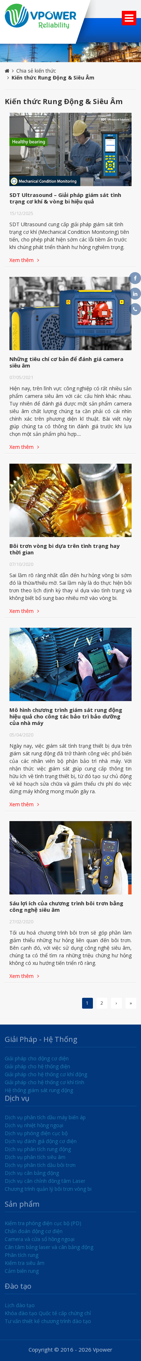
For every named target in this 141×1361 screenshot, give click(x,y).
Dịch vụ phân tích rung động (38, 1149)
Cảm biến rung (22, 1270)
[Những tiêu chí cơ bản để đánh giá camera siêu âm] (70, 313)
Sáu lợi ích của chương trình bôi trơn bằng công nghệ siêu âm (66, 906)
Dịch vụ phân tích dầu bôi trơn (40, 1165)
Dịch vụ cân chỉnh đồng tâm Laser (45, 1180)
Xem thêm (21, 260)
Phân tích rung (21, 1254)
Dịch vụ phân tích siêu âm (35, 1157)
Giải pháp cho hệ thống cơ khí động (46, 1074)
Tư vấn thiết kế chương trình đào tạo (48, 1321)
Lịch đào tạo (20, 1305)
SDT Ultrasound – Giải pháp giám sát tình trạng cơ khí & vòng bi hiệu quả (65, 198)
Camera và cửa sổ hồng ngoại (39, 1239)
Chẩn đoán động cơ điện (34, 1231)
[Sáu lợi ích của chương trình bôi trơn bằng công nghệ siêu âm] (70, 857)
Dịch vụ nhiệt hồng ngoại (34, 1125)
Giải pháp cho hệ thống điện (37, 1066)
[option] (70, 52)
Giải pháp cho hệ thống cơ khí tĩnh (44, 1082)
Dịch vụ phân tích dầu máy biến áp (45, 1117)
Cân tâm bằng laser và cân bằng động (49, 1247)
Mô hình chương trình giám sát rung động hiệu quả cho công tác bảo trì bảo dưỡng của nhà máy (65, 716)
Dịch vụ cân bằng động (32, 1172)
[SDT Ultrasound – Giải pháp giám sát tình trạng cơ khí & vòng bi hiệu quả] (70, 149)
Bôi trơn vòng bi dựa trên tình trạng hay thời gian (64, 549)
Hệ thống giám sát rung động (39, 1090)
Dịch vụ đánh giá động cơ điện (41, 1141)
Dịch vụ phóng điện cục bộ (36, 1133)
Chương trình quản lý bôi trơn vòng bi (48, 1188)
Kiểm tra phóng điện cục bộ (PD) (43, 1223)
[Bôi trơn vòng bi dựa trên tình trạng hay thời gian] (70, 500)
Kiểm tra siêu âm (24, 1262)
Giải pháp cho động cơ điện (37, 1058)
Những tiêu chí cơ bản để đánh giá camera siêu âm (66, 362)
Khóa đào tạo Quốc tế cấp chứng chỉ (48, 1313)
